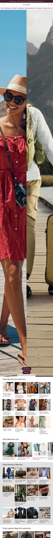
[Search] (4, 4)
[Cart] (51, 4)
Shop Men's (14, 8)
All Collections (39, 8)
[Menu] (1, 4)
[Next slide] (49, 451)
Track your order (46, 8)
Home (2, 8)
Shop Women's (7, 8)
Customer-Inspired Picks (30, 8)
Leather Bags (21, 8)
